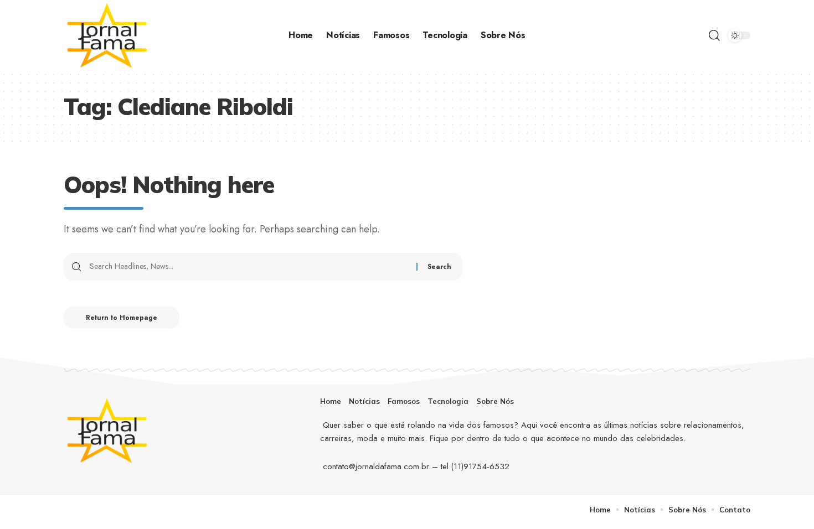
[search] (714, 35)
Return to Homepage (121, 318)
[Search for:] (248, 267)
